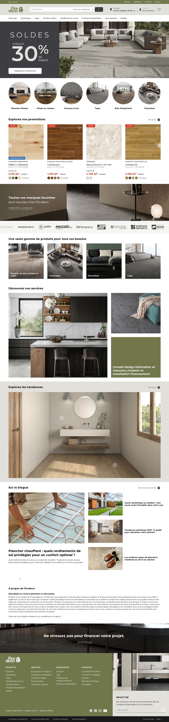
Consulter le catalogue (21, 208)
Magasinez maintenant (25, 71)
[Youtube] (105, 711)
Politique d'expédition (66, 684)
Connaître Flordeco (91, 671)
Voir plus (152, 120)
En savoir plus (84, 642)
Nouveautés (111, 18)
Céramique (26, 18)
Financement (37, 681)
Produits (11, 667)
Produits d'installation (92, 18)
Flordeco (151, 719)
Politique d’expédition (79, 719)
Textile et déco (50, 18)
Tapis (36, 18)
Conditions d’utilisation (60, 719)
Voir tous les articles (147, 488)
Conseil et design (39, 678)
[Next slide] (159, 145)
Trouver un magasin (91, 675)
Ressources (62, 667)
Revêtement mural (69, 18)
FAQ (58, 675)
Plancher (13, 18)
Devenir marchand (90, 681)
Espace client (31, 711)
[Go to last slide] (9, 145)
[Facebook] (91, 710)
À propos (148, 2)
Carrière (85, 678)
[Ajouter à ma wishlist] (40, 128)
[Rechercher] (99, 9)
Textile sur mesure (39, 684)
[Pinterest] (95, 710)
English (158, 2)
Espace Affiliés (46, 711)
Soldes (123, 18)
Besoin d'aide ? (13, 2)
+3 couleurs (25, 178)
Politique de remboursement (18, 719)
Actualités (86, 684)
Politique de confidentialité (40, 719)
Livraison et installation (41, 675)
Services (127, 2)
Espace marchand (14, 711)
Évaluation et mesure (41, 671)
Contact (60, 671)
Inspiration (137, 2)
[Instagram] (100, 710)
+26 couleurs (64, 178)
